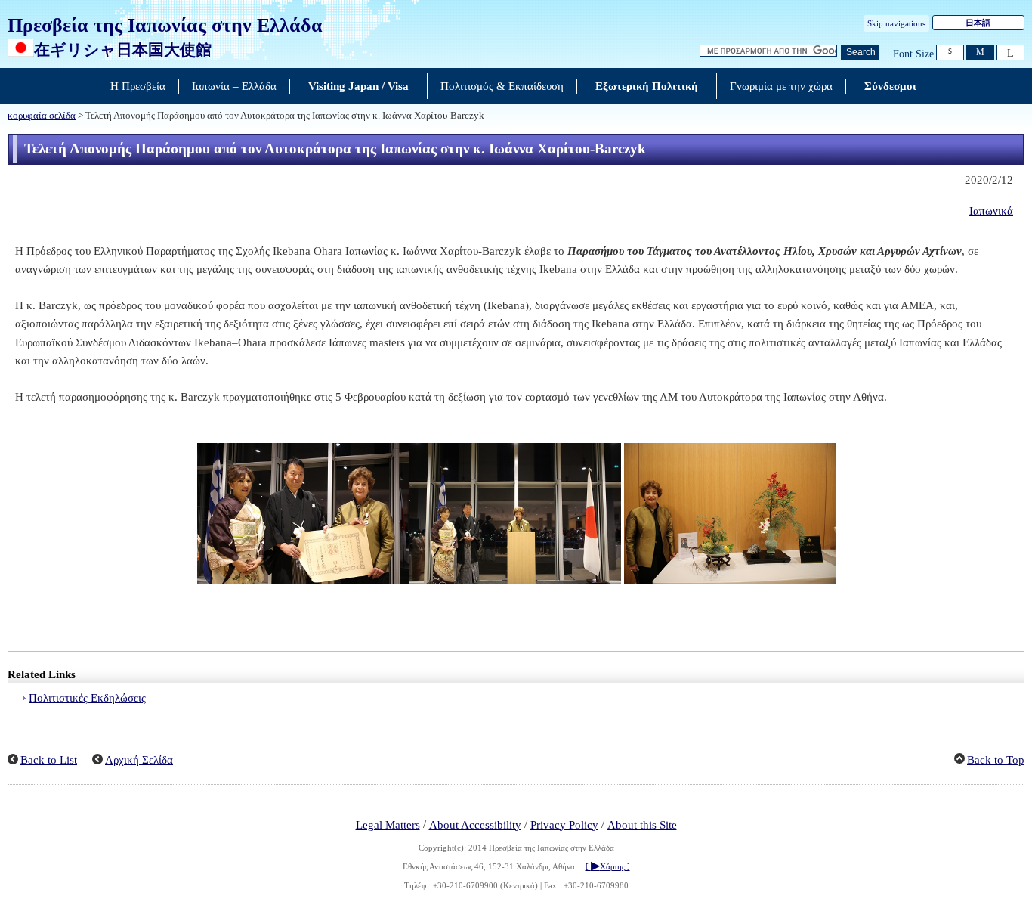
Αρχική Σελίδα (139, 760)
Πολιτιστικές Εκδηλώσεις (87, 698)
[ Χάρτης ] (608, 866)
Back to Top (995, 760)
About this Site (642, 825)
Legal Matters (388, 825)
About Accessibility (475, 825)
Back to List (48, 760)
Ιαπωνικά (991, 211)
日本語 (978, 22)
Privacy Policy (564, 825)
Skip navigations (896, 23)
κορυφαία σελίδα (42, 115)
